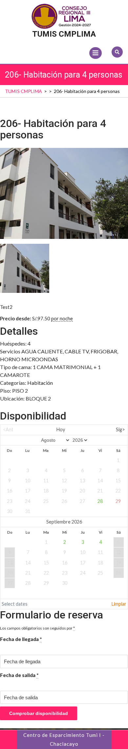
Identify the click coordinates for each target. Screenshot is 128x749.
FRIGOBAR (104, 351)
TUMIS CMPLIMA (64, 34)
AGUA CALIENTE (42, 351)
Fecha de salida (19, 675)
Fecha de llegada (21, 639)
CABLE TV (77, 351)
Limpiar (119, 604)
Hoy (60, 429)
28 (100, 501)
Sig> (120, 429)
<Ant (8, 429)
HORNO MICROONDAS (29, 359)
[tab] (95, 53)
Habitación (40, 383)
